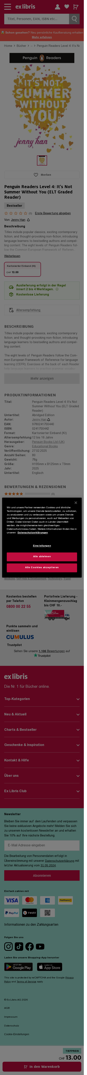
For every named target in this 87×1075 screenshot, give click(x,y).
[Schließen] (75, 502)
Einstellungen (42, 546)
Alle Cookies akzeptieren (42, 567)
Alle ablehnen (42, 557)
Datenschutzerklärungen (33, 533)
